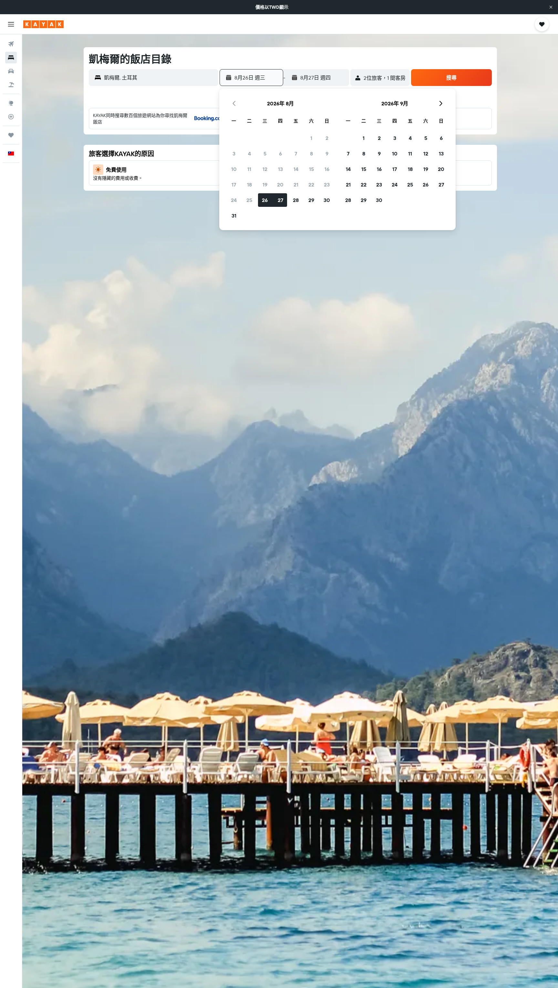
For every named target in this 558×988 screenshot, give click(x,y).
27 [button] (280, 200)
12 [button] (265, 169)
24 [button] (234, 200)
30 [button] (327, 200)
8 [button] (311, 153)
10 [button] (234, 169)
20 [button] (280, 184)
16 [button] (327, 169)
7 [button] (295, 153)
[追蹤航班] (11, 116)
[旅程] (11, 135)
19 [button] (265, 184)
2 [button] (327, 138)
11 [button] (249, 169)
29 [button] (311, 200)
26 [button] (265, 200)
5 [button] (265, 153)
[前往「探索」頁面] (11, 103)
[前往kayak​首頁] (43, 24)
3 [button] (233, 153)
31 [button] (234, 215)
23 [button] (327, 184)
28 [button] (296, 200)
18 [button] (249, 184)
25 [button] (249, 200)
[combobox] (159, 77)
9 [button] (327, 153)
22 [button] (311, 184)
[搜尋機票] (11, 43)
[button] (551, 7)
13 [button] (280, 169)
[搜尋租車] (11, 71)
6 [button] (280, 153)
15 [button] (311, 169)
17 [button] (234, 184)
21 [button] (296, 184)
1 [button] (311, 138)
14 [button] (296, 169)
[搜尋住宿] (11, 57)
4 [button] (249, 153)
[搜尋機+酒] (11, 84)
